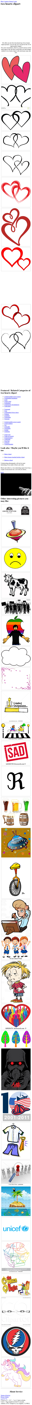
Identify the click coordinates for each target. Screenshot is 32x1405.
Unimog (6, 414)
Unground (7, 409)
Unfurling (7, 431)
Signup (11, 1)
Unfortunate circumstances (11, 404)
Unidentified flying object (11, 412)
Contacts (6, 1)
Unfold (6, 430)
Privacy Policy (5, 1397)
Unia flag (7, 441)
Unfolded (7, 415)
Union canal (7, 401)
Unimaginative (8, 438)
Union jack (7, 434)
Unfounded (7, 417)
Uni (5, 425)
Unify (6, 400)
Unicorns (6, 419)
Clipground (9, 1399)
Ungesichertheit (8, 444)
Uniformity (7, 439)
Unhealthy (7, 427)
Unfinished (7, 403)
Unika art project (9, 436)
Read (2, 472)
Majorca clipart (8, 460)
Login (15, 1)
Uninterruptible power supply (12, 422)
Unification (7, 406)
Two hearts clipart (6, 81)
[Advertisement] (16, 24)
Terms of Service (5, 1395)
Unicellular (7, 428)
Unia (5, 411)
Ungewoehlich (8, 423)
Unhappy (7, 442)
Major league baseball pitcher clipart (14, 457)
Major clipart (7, 454)
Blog (2, 1)
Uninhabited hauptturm (10, 398)
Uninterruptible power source (12, 396)
